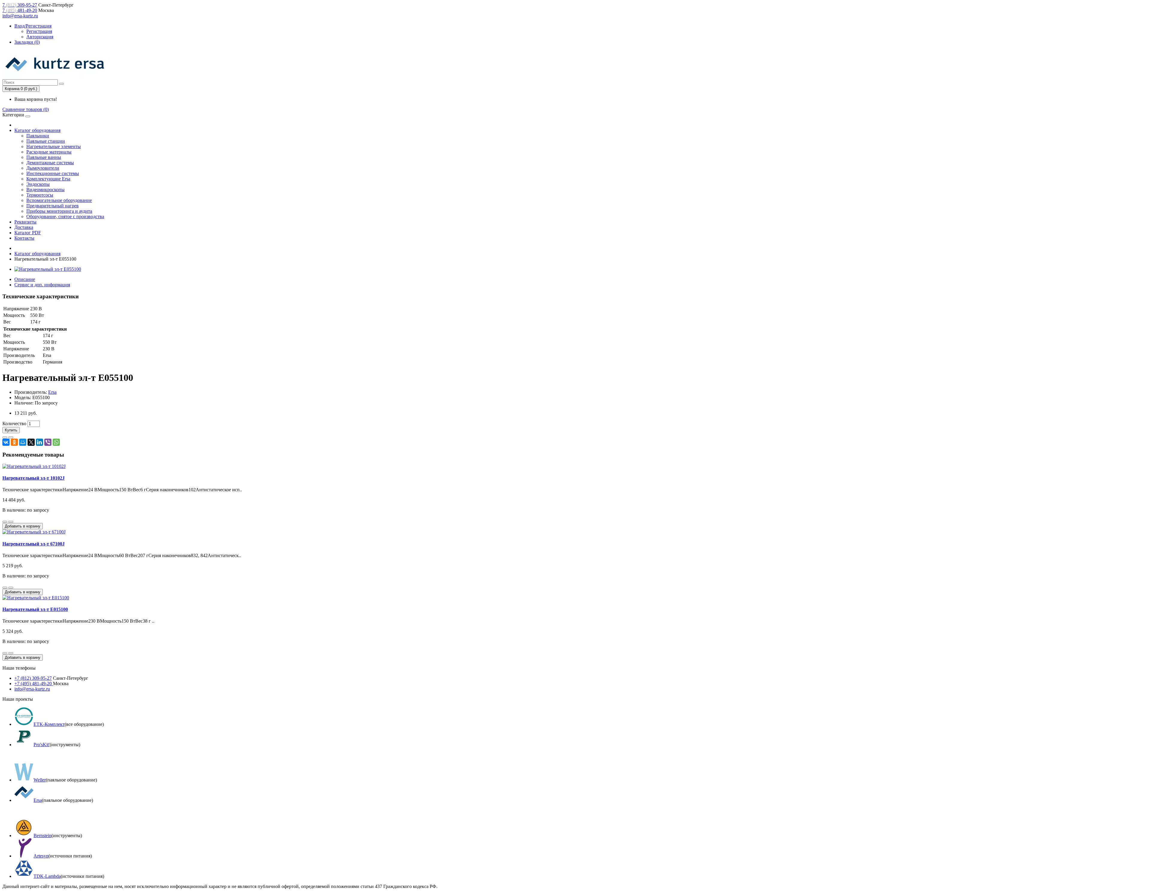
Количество (14, 423)
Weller (40, 779)
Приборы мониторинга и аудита (59, 211)
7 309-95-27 (19, 4)
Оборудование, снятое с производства (65, 216)
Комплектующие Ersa (48, 178)
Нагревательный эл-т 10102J (33, 478)
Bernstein (42, 835)
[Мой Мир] (22, 442)
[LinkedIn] (39, 442)
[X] (31, 442)
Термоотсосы (39, 194)
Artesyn (41, 855)
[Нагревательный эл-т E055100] (47, 269)
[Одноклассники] (14, 442)
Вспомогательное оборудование (59, 200)
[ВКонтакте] (6, 442)
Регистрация (39, 31)
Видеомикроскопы (45, 189)
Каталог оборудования (37, 130)
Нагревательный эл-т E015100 (35, 609)
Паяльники (37, 135)
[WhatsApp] (56, 442)
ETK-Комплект (49, 724)
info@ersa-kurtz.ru (20, 15)
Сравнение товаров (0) (25, 109)
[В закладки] (4, 437)
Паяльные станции (45, 141)
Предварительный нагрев (52, 205)
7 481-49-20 (19, 10)
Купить (11, 430)
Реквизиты (25, 221)
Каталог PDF (27, 232)
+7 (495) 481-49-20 (33, 683)
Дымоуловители (42, 168)
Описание (24, 279)
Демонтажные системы (50, 162)
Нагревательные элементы (53, 146)
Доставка (23, 227)
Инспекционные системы (52, 173)
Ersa (52, 392)
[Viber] (47, 442)
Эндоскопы (38, 184)
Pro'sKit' (42, 744)
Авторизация (39, 36)
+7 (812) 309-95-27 (33, 678)
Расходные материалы (49, 151)
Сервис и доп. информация (42, 284)
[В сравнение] (10, 437)
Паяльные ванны (43, 157)
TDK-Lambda (47, 876)
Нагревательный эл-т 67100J (33, 543)
